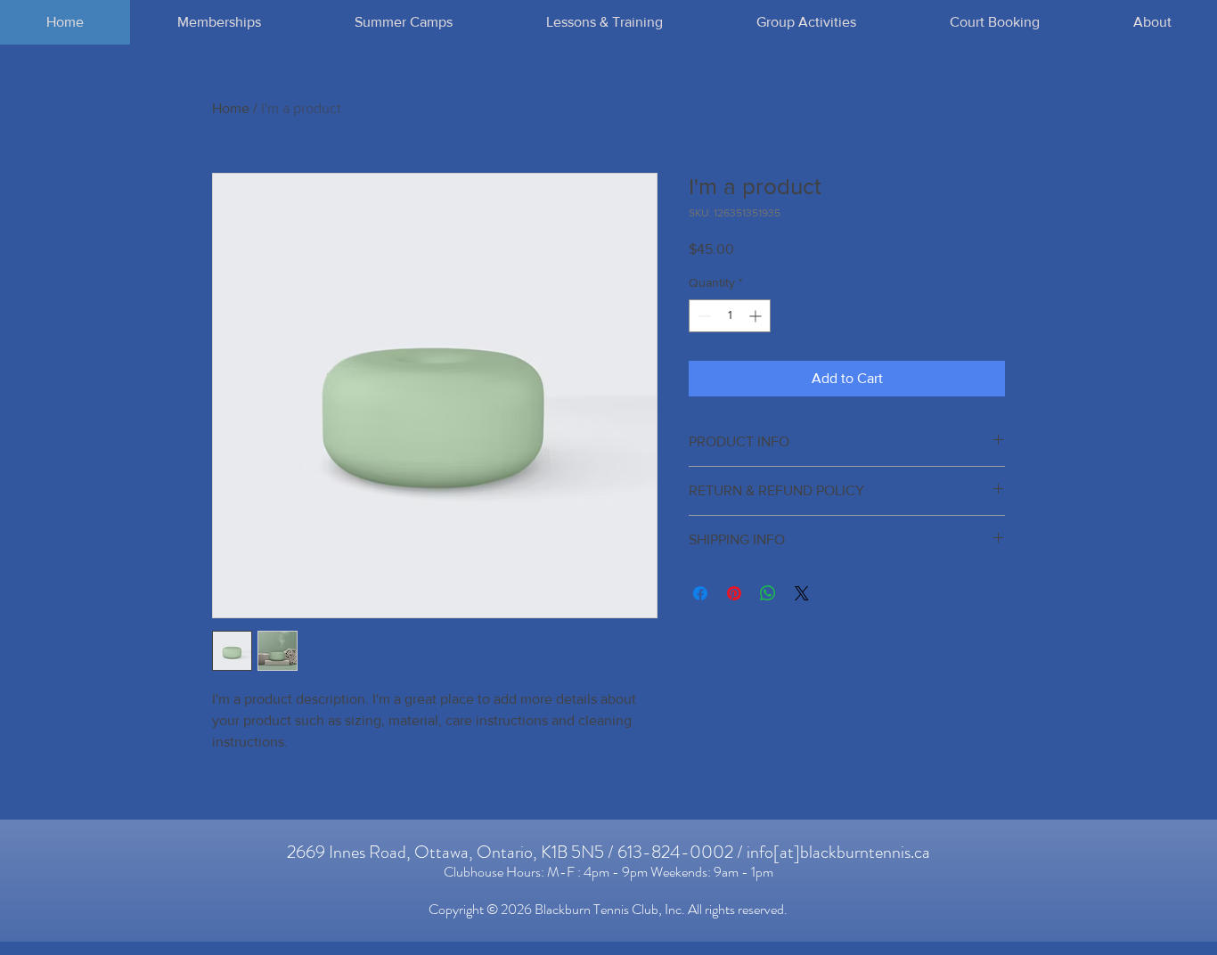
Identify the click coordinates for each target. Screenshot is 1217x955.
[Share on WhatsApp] (768, 593)
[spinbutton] (730, 315)
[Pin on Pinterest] (734, 593)
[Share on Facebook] (700, 593)
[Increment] (757, 315)
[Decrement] (702, 315)
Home (230, 108)
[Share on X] (802, 593)
